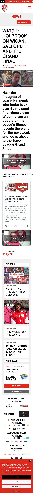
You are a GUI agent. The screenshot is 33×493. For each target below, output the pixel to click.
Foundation (25, 2)
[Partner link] (9, 406)
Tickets (16, 2)
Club (2, 2)
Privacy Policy (16, 490)
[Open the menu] (29, 8)
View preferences (17, 486)
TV (6, 2)
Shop (10, 2)
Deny (16, 481)
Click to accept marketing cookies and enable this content (16, 161)
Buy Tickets (16, 386)
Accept (17, 477)
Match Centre (16, 391)
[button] (30, 461)
